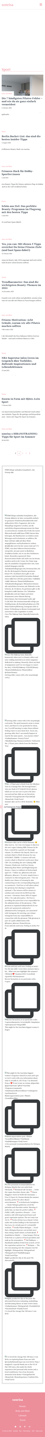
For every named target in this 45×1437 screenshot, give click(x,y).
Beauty (22, 1406)
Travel (22, 1420)
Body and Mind (23, 1411)
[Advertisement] (22, 38)
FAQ (20, 1431)
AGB (33, 1431)
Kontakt (15, 1431)
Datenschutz (26, 1431)
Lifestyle (22, 1415)
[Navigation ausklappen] (40, 4)
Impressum (39, 1431)
